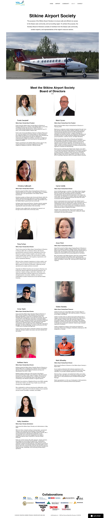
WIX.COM (43, 515)
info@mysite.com (54, 515)
